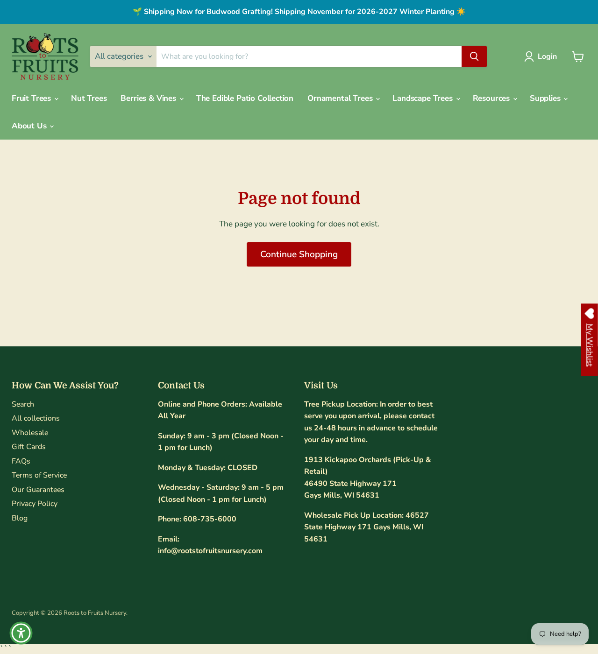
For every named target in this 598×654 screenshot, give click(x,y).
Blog (20, 518)
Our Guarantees (38, 490)
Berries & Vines (149, 98)
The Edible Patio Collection (244, 98)
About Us (30, 125)
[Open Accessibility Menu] (21, 633)
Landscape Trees (423, 98)
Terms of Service (39, 475)
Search (23, 404)
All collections (36, 418)
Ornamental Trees (341, 98)
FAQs (21, 461)
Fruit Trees (32, 98)
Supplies (546, 98)
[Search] (474, 56)
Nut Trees (89, 98)
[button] (542, 56)
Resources (492, 98)
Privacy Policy (34, 504)
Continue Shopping (299, 254)
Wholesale (30, 433)
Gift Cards (29, 447)
